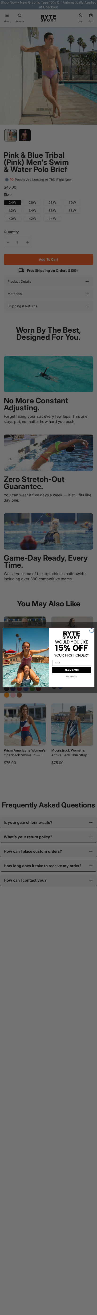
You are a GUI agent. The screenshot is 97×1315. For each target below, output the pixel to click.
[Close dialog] (91, 630)
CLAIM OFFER (71, 670)
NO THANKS (71, 677)
